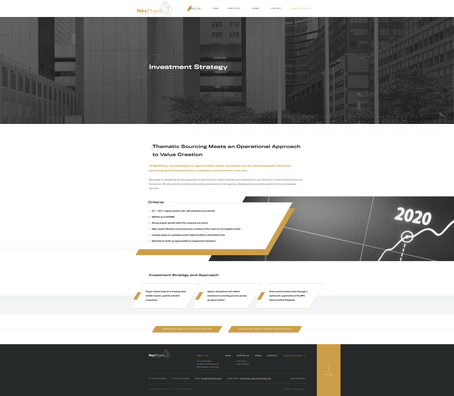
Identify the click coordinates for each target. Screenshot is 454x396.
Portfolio (242, 361)
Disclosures (298, 378)
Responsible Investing (208, 367)
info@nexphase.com (211, 378)
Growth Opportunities (208, 364)
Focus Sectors (204, 361)
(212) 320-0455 (181, 378)
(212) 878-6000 (158, 378)
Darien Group (299, 389)
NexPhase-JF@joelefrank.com (255, 378)
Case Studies (243, 364)
